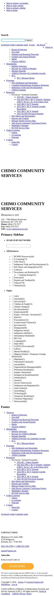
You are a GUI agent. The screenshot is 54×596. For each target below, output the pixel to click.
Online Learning (13, 130)
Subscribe (16, 142)
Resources (10, 92)
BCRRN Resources (24, 256)
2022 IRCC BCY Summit (27, 104)
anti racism (19, 301)
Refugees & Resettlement (26, 375)
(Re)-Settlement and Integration (24, 83)
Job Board (41, 45)
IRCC (17, 338)
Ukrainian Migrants (23, 399)
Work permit (20, 401)
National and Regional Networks (25, 54)
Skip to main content (14, 5)
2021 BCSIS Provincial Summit (30, 114)
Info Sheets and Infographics (23, 116)
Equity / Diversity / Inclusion (27, 314)
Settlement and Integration (26, 385)
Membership (11, 64)
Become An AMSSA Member (24, 68)
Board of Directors (19, 49)
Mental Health (21, 351)
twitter (12, 45)
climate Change (21, 307)
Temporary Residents (24, 396)
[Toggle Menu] (46, 43)
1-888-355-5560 (22, 546)
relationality (20, 377)
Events (32, 45)
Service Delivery (22, 383)
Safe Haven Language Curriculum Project (29, 123)
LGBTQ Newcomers (24, 346)
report (17, 380)
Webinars (19, 285)
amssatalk (19, 299)
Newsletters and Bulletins (26, 272)
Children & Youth (23, 304)
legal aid (18, 343)
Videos (14, 133)
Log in (14, 584)
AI (16, 296)
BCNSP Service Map (20, 128)
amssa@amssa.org (8, 551)
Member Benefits (19, 71)
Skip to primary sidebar (16, 8)
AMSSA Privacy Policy (22, 594)
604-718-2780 (7, 546)
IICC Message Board (25, 78)
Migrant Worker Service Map (24, 121)
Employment (21, 312)
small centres (20, 388)
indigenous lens (21, 330)
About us (49, 47)
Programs (10, 80)
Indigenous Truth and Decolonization (27, 87)
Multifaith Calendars (20, 125)
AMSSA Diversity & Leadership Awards (28, 73)
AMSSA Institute (19, 90)
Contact (9, 140)
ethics (17, 317)
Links (18, 270)
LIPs (17, 349)
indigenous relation (23, 333)
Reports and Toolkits (20, 118)
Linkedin (19, 45)
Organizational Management (27, 367)
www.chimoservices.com (17, 229)
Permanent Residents (24, 370)
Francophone (21, 320)
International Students (24, 336)
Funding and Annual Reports (24, 57)
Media (14, 59)
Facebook (5, 45)
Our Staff (15, 52)
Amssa (20, 582)
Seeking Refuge (27, 275)
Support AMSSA (19, 61)
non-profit (19, 364)
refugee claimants (22, 372)
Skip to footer (12, 10)
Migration (19, 359)
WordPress (5, 584)
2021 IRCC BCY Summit (27, 111)
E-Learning (16, 135)
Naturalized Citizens (23, 362)
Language (20, 341)
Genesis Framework (35, 582)
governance (20, 325)
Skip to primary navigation (17, 3)
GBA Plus (19, 262)
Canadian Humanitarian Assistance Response (30, 85)
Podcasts (15, 137)
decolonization (21, 309)
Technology (20, 393)
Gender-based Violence (25, 322)
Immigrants (20, 328)
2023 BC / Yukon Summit (27, 97)
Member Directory (19, 66)
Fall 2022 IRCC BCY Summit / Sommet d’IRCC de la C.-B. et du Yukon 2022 (33, 100)
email (25, 45)
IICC (14, 76)
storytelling (20, 391)
